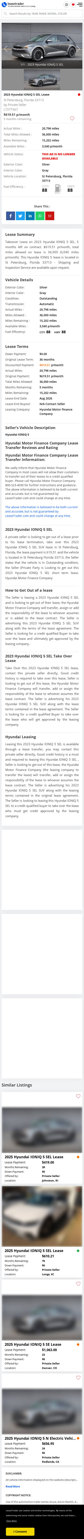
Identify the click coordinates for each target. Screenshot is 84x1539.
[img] (42, 46)
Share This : (42, 206)
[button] (79, 5)
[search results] (66, 4)
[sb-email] (49, 216)
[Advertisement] (42, 873)
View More (11, 1520)
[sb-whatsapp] (39, 216)
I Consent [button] (20, 1531)
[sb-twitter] (20, 216)
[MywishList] (73, 4)
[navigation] (42, 57)
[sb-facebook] (10, 216)
